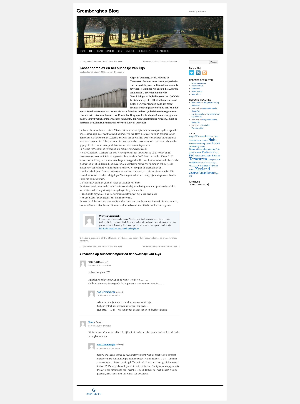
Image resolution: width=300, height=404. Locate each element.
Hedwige (205, 140)
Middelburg (194, 146)
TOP (218, 159)
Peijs (218, 149)
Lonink (216, 143)
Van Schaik (203, 163)
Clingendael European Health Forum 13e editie (101, 61)
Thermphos (212, 159)
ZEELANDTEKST (162, 50)
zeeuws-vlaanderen (201, 172)
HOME (83, 50)
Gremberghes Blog (98, 10)
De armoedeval (197, 85)
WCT (216, 166)
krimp (202, 143)
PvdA (205, 152)
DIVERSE (130, 50)
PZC (191, 155)
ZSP (190, 176)
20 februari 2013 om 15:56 (108, 295)
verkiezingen (212, 162)
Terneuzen (198, 158)
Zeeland (202, 169)
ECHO (119, 50)
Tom (90, 322)
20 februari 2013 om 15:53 (99, 265)
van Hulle (194, 162)
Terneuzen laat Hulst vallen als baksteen (161, 61)
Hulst (212, 139)
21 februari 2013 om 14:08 (108, 348)
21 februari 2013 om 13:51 (99, 325)
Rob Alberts (196, 102)
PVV (211, 152)
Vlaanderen (193, 166)
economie (192, 140)
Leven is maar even (199, 83)
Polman (198, 152)
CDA (197, 136)
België (191, 136)
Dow (216, 136)
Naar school (196, 94)
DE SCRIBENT (145, 50)
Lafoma (208, 143)
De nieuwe (196, 88)
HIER (91, 50)
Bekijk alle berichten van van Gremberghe (119, 228)
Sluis (215, 155)
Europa (199, 140)
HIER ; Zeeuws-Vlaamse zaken (152, 237)
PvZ (216, 152)
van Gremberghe (117, 71)
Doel (211, 137)
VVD (211, 165)
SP (219, 155)
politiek (192, 152)
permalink (84, 240)
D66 (202, 136)
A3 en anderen (197, 91)
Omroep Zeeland (197, 149)
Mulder (202, 146)
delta (207, 136)
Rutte (209, 155)
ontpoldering (210, 149)
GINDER (110, 50)
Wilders (192, 169)
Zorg (216, 173)
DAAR (100, 50)
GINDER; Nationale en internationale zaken (119, 237)
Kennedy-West (194, 143)
